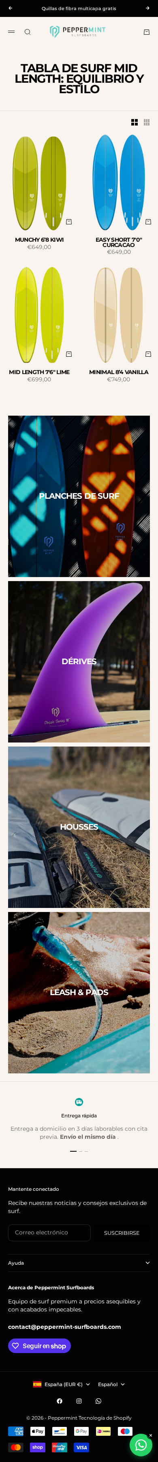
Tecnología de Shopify (105, 1418)
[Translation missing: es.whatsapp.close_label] (151, 1435)
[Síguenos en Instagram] (79, 1401)
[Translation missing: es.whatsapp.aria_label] (141, 1445)
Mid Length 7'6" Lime (39, 372)
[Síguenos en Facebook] (59, 1401)
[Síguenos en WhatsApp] (98, 1401)
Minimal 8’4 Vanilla (118, 372)
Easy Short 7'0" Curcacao (119, 242)
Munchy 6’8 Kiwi (39, 240)
